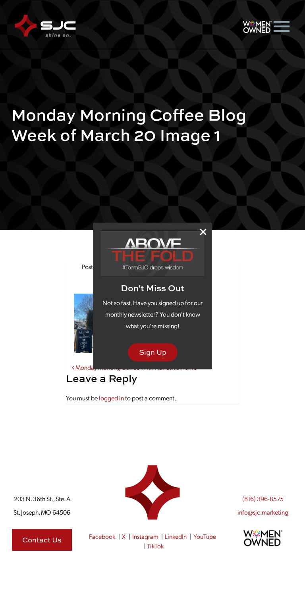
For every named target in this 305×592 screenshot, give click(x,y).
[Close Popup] (203, 232)
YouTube (204, 536)
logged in (111, 398)
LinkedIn (176, 536)
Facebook (102, 536)
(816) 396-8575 (263, 498)
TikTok (155, 546)
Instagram (145, 536)
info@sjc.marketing (262, 512)
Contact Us (42, 540)
